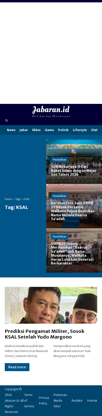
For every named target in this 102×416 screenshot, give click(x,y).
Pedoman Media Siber (60, 400)
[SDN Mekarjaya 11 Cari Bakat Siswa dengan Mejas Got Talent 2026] (74, 162)
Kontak (92, 400)
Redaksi (77, 400)
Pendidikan (59, 159)
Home (8, 199)
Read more (17, 367)
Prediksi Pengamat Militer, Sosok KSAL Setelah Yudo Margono (44, 334)
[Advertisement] (51, 53)
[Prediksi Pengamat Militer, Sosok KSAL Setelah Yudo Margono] (51, 305)
